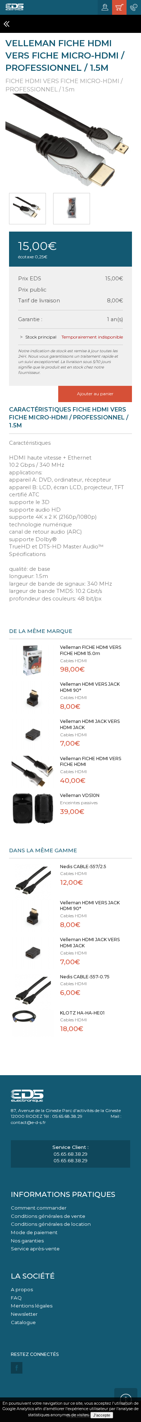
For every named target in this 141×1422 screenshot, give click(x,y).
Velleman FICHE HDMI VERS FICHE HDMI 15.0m (90, 650)
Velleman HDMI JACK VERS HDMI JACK (90, 724)
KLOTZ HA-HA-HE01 (82, 1013)
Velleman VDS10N (79, 795)
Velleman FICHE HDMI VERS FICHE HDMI (90, 761)
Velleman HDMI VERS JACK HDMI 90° (90, 687)
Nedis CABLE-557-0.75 (85, 976)
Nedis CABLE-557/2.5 (83, 866)
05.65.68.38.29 (70, 1154)
